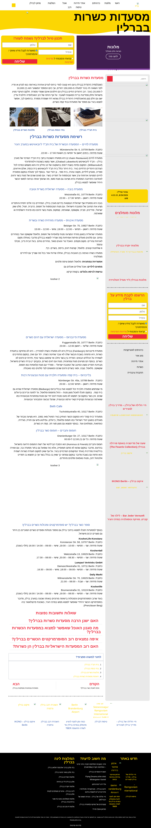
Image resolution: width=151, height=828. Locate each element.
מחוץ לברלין (35, 3)
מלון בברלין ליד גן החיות (65, 782)
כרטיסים (96, 3)
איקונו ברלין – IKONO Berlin (127, 481)
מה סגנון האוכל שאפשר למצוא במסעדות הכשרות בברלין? (56, 630)
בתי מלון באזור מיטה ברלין (64, 772)
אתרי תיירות (79, 3)
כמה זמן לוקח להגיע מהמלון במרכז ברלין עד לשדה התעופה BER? (75, 724)
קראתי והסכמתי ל (128, 331)
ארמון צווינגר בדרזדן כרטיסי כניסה (114, 777)
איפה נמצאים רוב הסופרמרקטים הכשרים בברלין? (55, 639)
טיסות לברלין (101, 721)
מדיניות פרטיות (75, 825)
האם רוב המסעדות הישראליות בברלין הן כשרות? (55, 646)
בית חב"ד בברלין (88, 130)
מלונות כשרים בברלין (24, 130)
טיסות (78, 7)
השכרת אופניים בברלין (97, 772)
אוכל (64, 3)
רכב (69, 7)
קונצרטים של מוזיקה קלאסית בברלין (92, 804)
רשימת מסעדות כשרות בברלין (86, 676)
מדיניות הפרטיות (119, 331)
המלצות (51, 3)
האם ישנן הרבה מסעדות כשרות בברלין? (63, 620)
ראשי (117, 3)
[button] (13, 5)
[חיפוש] (110, 79)
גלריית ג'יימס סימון (99, 784)
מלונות (107, 3)
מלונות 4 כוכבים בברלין (65, 807)
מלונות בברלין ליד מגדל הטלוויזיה (127, 279)
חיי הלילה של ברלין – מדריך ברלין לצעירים (130, 777)
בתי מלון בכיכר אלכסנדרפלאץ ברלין (61, 767)
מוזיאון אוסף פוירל (99, 809)
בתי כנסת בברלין (56, 130)
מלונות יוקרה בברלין (127, 245)
